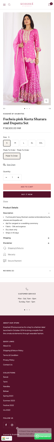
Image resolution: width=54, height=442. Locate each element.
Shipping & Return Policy (13, 350)
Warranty (11, 254)
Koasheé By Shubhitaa (13, 114)
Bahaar (6, 391)
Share (5, 201)
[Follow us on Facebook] (6, 425)
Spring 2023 (8, 396)
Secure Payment (14, 261)
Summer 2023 (9, 401)
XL (32, 143)
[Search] (9, 4)
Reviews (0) (8, 271)
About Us (7, 346)
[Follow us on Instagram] (12, 425)
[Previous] (4, 108)
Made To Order (12, 156)
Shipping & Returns (16, 248)
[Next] (50, 108)
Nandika (6, 386)
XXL (40, 143)
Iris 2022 (6, 410)
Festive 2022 (8, 405)
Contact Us (7, 365)
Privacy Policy (8, 360)
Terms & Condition (10, 355)
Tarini (5, 382)
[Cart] (49, 4)
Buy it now (27, 194)
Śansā (5, 377)
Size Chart (11, 165)
